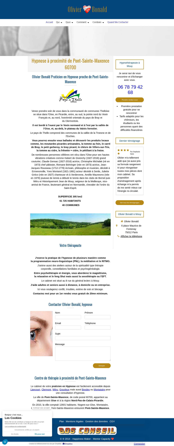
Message (60, 344)
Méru (55, 389)
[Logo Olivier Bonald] (87, 16)
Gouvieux (64, 389)
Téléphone (90, 323)
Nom (57, 312)
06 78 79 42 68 (130, 89)
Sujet (57, 333)
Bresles (86, 389)
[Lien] (41, 333)
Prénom (89, 312)
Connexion (139, 444)
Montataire (99, 389)
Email (58, 323)
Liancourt (35, 389)
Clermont (46, 389)
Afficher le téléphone (131, 236)
